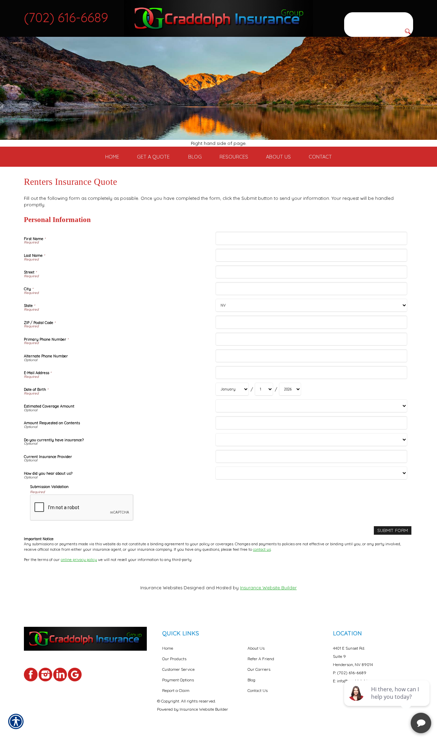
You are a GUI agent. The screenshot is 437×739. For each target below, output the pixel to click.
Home (167, 648)
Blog (251, 679)
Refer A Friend (261, 658)
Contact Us (258, 690)
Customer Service (178, 669)
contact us (262, 549)
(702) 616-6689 (66, 17)
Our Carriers (259, 669)
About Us (256, 648)
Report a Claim (175, 690)
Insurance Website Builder (268, 587)
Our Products (174, 658)
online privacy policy (79, 559)
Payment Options (178, 679)
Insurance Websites (161, 587)
